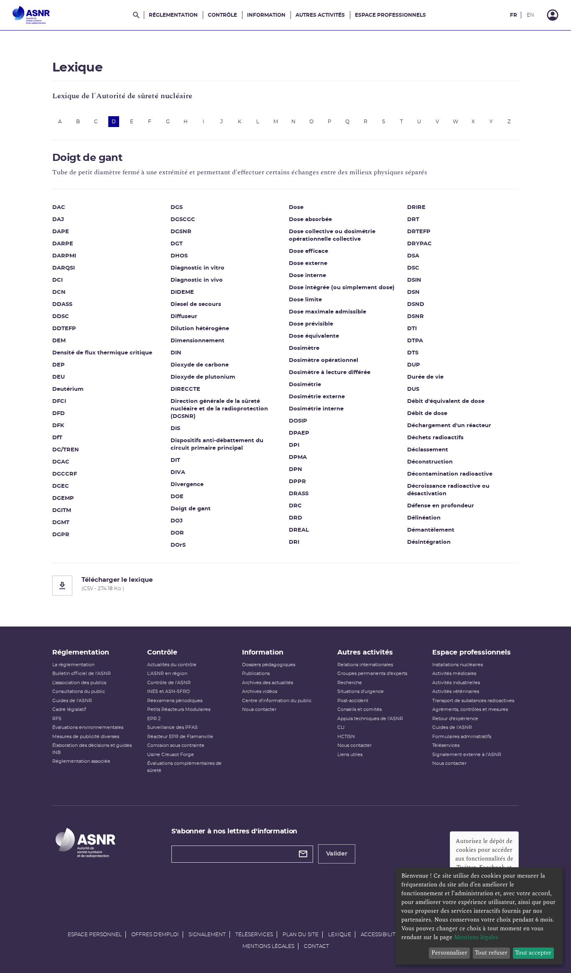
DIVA (178, 472)
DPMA (298, 457)
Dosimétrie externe (317, 397)
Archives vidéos (259, 691)
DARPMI (64, 256)
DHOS (179, 256)
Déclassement (427, 450)
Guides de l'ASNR (72, 700)
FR (513, 15)
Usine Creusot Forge (170, 754)
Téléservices (445, 745)
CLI (340, 727)
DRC (295, 506)
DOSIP (298, 421)
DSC (413, 268)
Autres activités (320, 15)
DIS (175, 428)
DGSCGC (183, 219)
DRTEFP (419, 231)
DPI (294, 445)
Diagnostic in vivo (197, 280)
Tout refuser (491, 952)
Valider (336, 854)
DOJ (177, 521)
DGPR (60, 534)
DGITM (61, 510)
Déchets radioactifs (435, 438)
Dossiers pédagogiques (268, 664)
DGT (177, 244)
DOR (177, 533)
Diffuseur (184, 316)
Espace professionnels (390, 15)
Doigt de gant (191, 509)
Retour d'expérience (455, 718)
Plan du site (301, 934)
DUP (413, 365)
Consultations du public (78, 691)
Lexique (339, 934)
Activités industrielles (456, 682)
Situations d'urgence (360, 691)
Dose (296, 207)
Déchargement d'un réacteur (449, 425)
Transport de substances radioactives (473, 700)
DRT (413, 219)
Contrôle (222, 15)
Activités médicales (454, 673)
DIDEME (182, 292)
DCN (59, 292)
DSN (413, 292)
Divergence (187, 484)
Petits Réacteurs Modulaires (178, 709)
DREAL (299, 530)
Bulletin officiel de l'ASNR (81, 673)
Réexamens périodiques (174, 700)
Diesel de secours (196, 304)
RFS (56, 718)
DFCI (59, 401)
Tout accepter (533, 952)
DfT (57, 438)
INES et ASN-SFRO (168, 691)
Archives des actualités (267, 682)
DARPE (62, 244)
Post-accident (352, 700)
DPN (295, 469)
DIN (176, 353)
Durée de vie (425, 377)
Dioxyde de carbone (200, 365)
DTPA (415, 341)
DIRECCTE (185, 389)
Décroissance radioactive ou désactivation (448, 490)
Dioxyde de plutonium (203, 377)
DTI (412, 328)
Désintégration (429, 542)
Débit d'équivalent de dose (445, 401)
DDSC (60, 316)
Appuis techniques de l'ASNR (370, 718)
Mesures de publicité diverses (85, 736)
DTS (412, 353)
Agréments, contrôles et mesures (470, 709)
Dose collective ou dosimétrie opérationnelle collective (332, 235)
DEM (59, 341)
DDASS (62, 304)
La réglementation (73, 664)
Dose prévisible (311, 324)
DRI (294, 542)
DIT (175, 460)
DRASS (298, 494)
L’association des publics (79, 682)
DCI (57, 280)
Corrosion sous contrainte (175, 745)
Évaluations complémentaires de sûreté (184, 767)
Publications (256, 673)
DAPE (60, 231)
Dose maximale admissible (327, 312)
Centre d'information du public (276, 700)
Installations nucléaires (457, 664)
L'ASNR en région (167, 673)
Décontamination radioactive (449, 474)
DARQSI (63, 268)
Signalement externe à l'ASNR (466, 754)
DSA (413, 256)
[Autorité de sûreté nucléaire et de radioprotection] (31, 15)
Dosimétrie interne (316, 409)
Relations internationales (365, 664)
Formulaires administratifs (461, 736)
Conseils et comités (359, 709)
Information (266, 15)
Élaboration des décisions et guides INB (92, 749)
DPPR (297, 481)
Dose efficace (308, 251)
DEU (58, 377)
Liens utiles (349, 754)
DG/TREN (65, 450)
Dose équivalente (314, 336)
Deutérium (68, 389)
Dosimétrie (305, 384)
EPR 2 (154, 718)
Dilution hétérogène (200, 328)
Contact (316, 946)
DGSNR (181, 231)
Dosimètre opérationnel (323, 360)
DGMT (60, 522)
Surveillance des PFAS (172, 727)
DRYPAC (419, 244)
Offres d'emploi (155, 934)
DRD (295, 518)
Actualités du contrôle (171, 664)
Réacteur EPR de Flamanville (180, 736)
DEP (58, 365)
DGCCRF (64, 474)
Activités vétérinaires (455, 691)
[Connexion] (552, 15)
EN (530, 15)
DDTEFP (64, 328)
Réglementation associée (81, 761)
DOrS (178, 545)
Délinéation (424, 518)
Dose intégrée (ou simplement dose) (342, 287)
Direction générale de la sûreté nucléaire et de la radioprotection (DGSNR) (219, 409)
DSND (415, 304)
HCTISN (346, 736)
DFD (58, 413)
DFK (58, 425)
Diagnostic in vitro (197, 268)
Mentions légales (268, 946)
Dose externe (308, 263)
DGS (177, 207)
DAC (58, 207)
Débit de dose (427, 413)
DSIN (414, 280)
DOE (177, 496)
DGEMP (63, 498)
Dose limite (305, 300)
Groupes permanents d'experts (372, 673)
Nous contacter (259, 709)
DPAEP (299, 433)
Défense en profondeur (440, 506)
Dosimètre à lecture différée (329, 372)
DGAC (60, 462)
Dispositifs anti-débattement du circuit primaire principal (217, 444)
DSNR (415, 316)
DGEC (60, 486)
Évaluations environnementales (87, 727)
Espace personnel (95, 934)
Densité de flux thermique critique (102, 353)
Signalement (207, 934)
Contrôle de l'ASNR (169, 682)
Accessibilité (380, 934)
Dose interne (307, 275)
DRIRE (416, 207)
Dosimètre (304, 348)
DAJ (58, 219)
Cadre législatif (69, 709)
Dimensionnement (197, 341)
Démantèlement (430, 530)
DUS (413, 389)
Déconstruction (430, 462)
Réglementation (173, 15)
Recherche (349, 682)
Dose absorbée (310, 219)
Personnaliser (449, 952)
